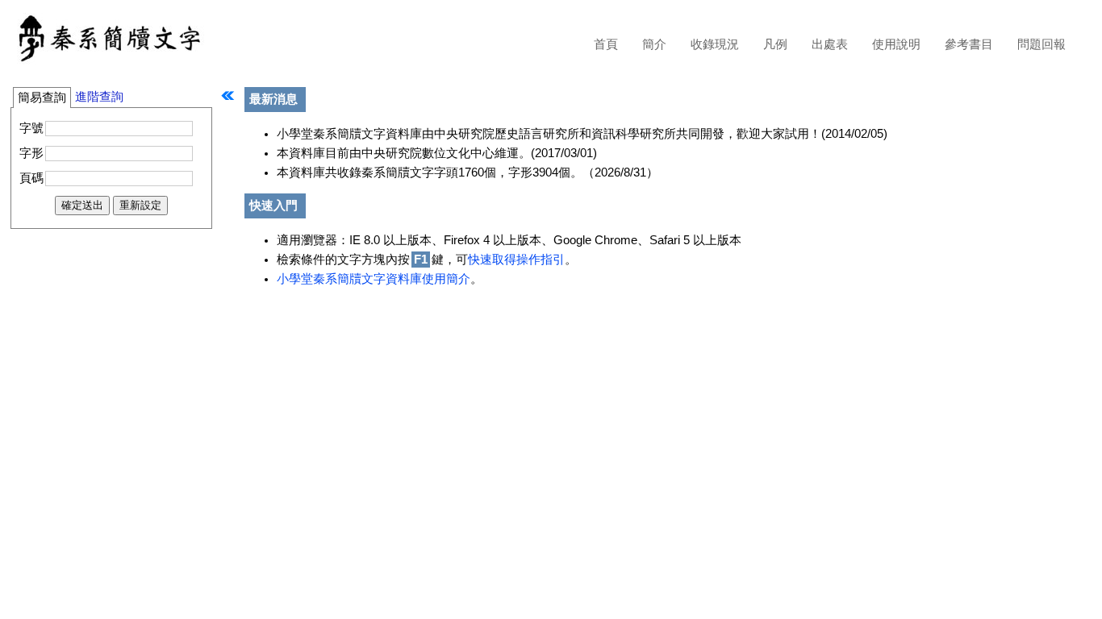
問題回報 (1041, 44)
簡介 (654, 44)
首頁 (606, 44)
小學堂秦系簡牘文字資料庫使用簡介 (373, 278)
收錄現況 (715, 44)
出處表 (830, 44)
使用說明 (896, 44)
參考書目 (969, 44)
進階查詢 (99, 96)
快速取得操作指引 (516, 259)
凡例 (775, 44)
